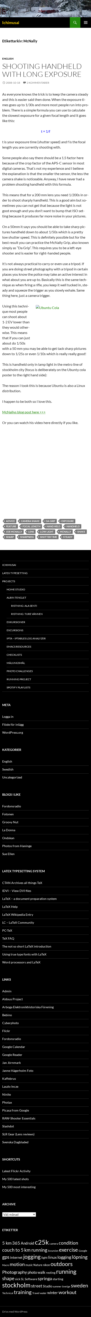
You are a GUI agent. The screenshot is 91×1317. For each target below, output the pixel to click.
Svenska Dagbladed (15, 1142)
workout (67, 1292)
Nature (37, 1265)
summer (57, 1286)
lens (31, 531)
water (43, 1293)
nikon (46, 1265)
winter (52, 1293)
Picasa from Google (15, 1110)
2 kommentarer (38, 82)
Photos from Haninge (17, 846)
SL (22, 1279)
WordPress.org (12, 732)
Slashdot (8, 1126)
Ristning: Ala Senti (24, 605)
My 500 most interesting (19, 1187)
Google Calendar (13, 1047)
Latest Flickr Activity (16, 1171)
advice (10, 521)
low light (47, 531)
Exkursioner (16, 622)
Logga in (7, 716)
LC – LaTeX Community (18, 922)
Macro (5, 1265)
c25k (42, 1242)
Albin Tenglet (16, 597)
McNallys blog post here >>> (24, 412)
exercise (68, 1250)
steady (67, 536)
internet (16, 1257)
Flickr (6, 1031)
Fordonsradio (11, 806)
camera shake (30, 521)
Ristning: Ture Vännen (27, 614)
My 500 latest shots (15, 1179)
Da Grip (50, 521)
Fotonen (8, 814)
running (66, 1271)
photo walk (36, 1272)
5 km (6, 1242)
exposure (67, 521)
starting (58, 1279)
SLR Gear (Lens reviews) (18, 1134)
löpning (79, 1257)
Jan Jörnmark (11, 1063)
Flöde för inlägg (13, 724)
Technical (7, 1293)
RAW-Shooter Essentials (18, 1118)
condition (68, 1242)
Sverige (66, 1286)
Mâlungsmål (16, 663)
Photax (7, 1102)
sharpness (27, 536)
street (36, 1285)
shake (81, 531)
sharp (10, 536)
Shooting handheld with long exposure (42, 70)
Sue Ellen (8, 854)
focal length (31, 526)
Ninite (6, 1094)
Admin (6, 991)
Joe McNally (14, 531)
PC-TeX (7, 930)
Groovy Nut (10, 822)
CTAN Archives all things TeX (22, 883)
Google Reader (12, 1055)
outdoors (62, 1263)
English (7, 58)
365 (16, 1242)
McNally (65, 531)
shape (8, 1278)
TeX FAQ (8, 938)
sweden (79, 1285)
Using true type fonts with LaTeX (24, 954)
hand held (53, 526)
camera (53, 1243)
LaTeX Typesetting (15, 573)
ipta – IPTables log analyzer (26, 638)
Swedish (7, 769)
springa (45, 1278)
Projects (8, 581)
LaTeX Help (10, 906)
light (44, 1257)
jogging (32, 1256)
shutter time (48, 536)
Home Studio (16, 589)
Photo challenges (20, 671)
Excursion (53, 1250)
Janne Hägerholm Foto (17, 1070)
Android (27, 1243)
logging (64, 1257)
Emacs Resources (19, 646)
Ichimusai (10, 22)
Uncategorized (12, 777)
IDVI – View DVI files (16, 891)
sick (17, 1279)
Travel (35, 1293)
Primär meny (85, 22)
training (23, 1292)
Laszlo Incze (10, 1086)
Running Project (19, 679)
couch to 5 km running (24, 1250)
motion (17, 1264)
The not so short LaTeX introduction (26, 946)
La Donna (8, 830)
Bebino (7, 1015)
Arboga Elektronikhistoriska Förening (28, 1007)
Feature (11, 526)
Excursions (15, 630)
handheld (73, 526)
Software (31, 1279)
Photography (14, 1272)
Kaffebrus (9, 1078)
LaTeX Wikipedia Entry (17, 914)
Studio (47, 1286)
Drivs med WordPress (14, 1311)
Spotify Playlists (18, 687)
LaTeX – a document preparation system (29, 899)
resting (50, 1272)
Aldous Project (12, 999)
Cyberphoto (10, 1023)
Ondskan (8, 838)
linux (52, 1257)
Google (83, 1250)
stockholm (16, 1285)
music (29, 1265)
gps (5, 1257)
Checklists (14, 654)
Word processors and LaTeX (21, 962)
